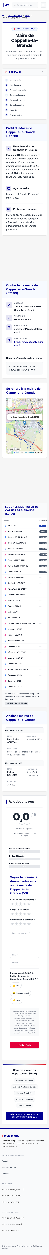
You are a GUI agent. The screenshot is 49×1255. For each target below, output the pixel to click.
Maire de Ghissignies (24, 1099)
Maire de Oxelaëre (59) (11, 1196)
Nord (27, 15)
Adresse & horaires (16, 100)
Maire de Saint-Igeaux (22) (13, 1189)
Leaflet (17, 452)
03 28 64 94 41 (22, 319)
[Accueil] (3, 15)
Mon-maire (11, 1136)
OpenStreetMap (28, 452)
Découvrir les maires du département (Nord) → (24, 1116)
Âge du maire (13, 85)
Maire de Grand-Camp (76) (13, 1218)
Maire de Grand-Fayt (24, 1093)
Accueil (5, 1161)
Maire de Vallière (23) (10, 1202)
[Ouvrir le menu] (43, 5)
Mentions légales (9, 1167)
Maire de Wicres (24, 1105)
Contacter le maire (15, 95)
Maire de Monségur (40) (12, 1224)
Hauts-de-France (15, 15)
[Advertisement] (24, 258)
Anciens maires (14, 115)
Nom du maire (13, 80)
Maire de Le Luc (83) (10, 1230)
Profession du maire (16, 90)
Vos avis (11, 110)
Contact (5, 1174)
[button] (24, 423)
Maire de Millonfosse (24, 1081)
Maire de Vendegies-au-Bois (24, 1087)
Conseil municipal (15, 105)
